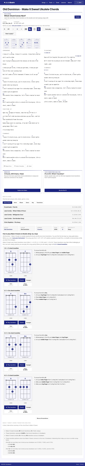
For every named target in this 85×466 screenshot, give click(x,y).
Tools (50, 2)
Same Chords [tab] (7, 202)
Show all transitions (42, 418)
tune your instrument (18, 238)
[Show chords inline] (26, 29)
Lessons (63, 2)
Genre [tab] (27, 202)
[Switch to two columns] (39, 29)
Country (39, 229)
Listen (11, 275)
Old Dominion (8, 229)
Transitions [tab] (40, 202)
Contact (82, 464)
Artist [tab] (15, 202)
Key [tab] (33, 202)
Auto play (48, 29)
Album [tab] (21, 202)
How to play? (9, 33)
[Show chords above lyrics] (30, 29)
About (77, 464)
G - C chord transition (61, 244)
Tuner (57, 2)
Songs (43, 2)
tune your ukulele (16, 25)
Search (70, 2)
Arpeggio (28, 280)
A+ (9, 29)
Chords (22, 280)
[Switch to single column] (34, 29)
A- (4, 29)
